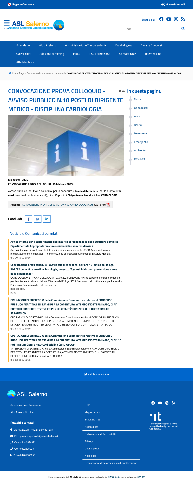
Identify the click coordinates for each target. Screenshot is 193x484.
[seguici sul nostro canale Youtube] (160, 403)
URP (87, 405)
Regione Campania (23, 4)
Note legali (90, 455)
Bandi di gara (123, 45)
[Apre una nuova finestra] (28, 219)
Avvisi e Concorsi (151, 45)
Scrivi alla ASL (92, 419)
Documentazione (35, 73)
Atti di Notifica (25, 62)
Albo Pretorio (47, 45)
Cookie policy (92, 448)
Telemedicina (153, 53)
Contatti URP (127, 53)
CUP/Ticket (23, 53)
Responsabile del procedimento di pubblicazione (111, 463)
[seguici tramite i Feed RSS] (173, 403)
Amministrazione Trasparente (84, 45)
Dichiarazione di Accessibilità (100, 434)
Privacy (89, 441)
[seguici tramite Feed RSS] (183, 19)
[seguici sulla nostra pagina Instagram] (176, 19)
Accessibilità (91, 426)
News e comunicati (55, 73)
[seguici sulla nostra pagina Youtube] (168, 19)
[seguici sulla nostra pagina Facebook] (161, 19)
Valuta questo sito (98, 374)
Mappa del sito (92, 412)
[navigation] (6, 25)
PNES (76, 53)
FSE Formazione (99, 53)
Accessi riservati (175, 4)
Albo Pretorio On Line (21, 412)
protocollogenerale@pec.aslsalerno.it (39, 436)
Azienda (21, 45)
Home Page (18, 73)
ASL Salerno (32, 394)
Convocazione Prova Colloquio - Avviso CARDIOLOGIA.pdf (57, 204)
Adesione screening (52, 53)
